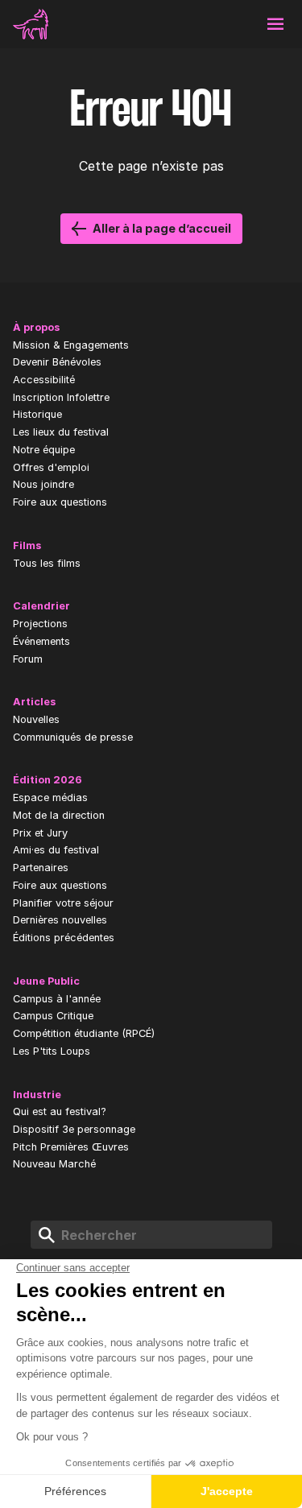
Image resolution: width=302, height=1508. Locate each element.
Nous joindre (43, 484)
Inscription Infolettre (61, 397)
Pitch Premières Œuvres (71, 1147)
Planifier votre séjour (63, 903)
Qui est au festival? (59, 1111)
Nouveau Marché (54, 1164)
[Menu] (275, 24)
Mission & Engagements (71, 345)
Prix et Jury (40, 833)
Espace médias (50, 797)
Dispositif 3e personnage (74, 1129)
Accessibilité (44, 380)
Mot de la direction (59, 815)
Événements (41, 641)
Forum (28, 659)
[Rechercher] (237, 24)
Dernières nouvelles (60, 920)
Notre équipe (44, 450)
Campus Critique (53, 1016)
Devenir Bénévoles (57, 362)
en (160, 24)
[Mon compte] (198, 24)
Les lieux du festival (61, 432)
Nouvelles (36, 719)
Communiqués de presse (73, 737)
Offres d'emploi (51, 467)
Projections (40, 624)
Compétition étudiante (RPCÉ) (84, 1033)
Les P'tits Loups (51, 1051)
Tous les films (47, 563)
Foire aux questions (60, 502)
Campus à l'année (57, 999)
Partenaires (40, 867)
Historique (37, 414)
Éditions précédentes (63, 938)
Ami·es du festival (56, 850)
